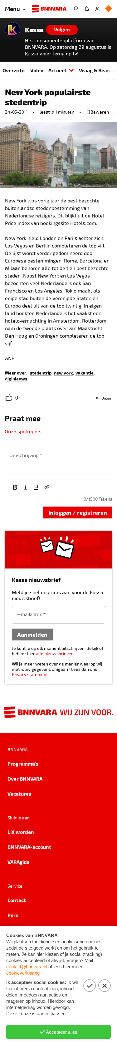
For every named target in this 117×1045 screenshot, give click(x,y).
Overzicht (13, 70)
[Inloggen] (97, 9)
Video (36, 70)
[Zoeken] (76, 9)
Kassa (34, 29)
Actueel (57, 70)
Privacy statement (30, 674)
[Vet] (15, 487)
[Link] (47, 487)
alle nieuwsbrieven (55, 653)
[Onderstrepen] (36, 487)
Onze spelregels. (24, 431)
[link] (40, 372)
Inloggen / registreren (77, 512)
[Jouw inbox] (87, 9)
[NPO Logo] (108, 9)
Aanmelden (32, 634)
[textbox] (58, 463)
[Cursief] (26, 487)
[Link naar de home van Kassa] (12, 29)
